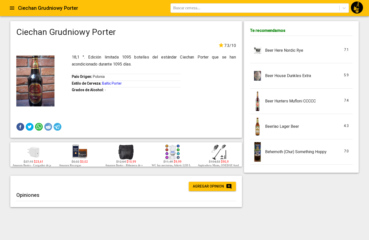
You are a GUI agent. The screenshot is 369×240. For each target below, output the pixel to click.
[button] (20, 127)
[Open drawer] (12, 8)
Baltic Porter (112, 83)
